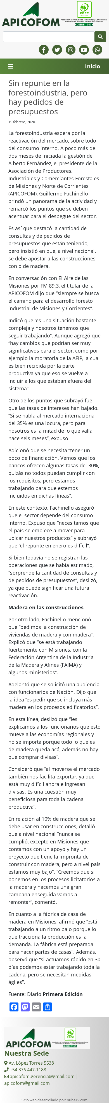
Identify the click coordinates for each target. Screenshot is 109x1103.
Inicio (92, 66)
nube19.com (77, 1099)
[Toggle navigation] (10, 66)
